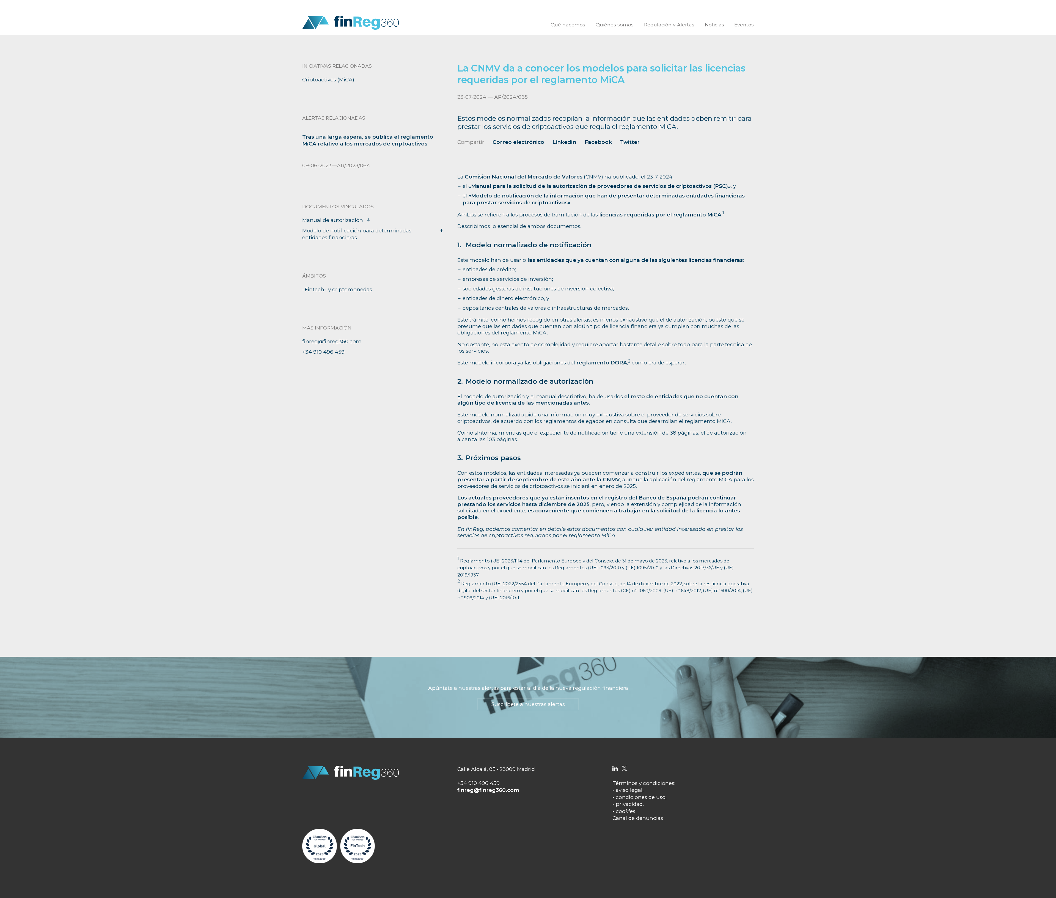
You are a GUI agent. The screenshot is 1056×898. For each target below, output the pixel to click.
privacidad (629, 804)
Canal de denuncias (637, 818)
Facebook (598, 142)
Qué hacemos (568, 25)
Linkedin (564, 142)
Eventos (744, 25)
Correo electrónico (518, 142)
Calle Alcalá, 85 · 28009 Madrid (496, 769)
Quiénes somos (615, 25)
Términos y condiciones (643, 783)
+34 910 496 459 (323, 352)
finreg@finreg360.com (332, 341)
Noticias (714, 25)
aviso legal (629, 790)
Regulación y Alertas (669, 25)
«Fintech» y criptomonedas (337, 289)
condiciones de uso (641, 797)
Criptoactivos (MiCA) (328, 79)
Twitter (630, 142)
